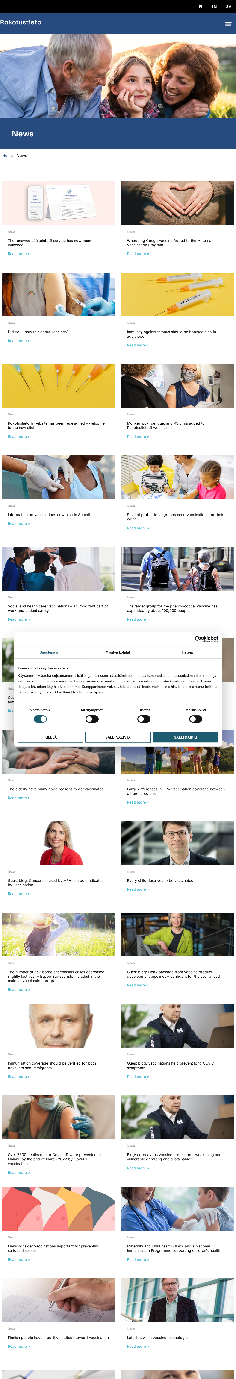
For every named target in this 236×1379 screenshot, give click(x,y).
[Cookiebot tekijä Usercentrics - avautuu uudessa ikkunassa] (198, 639)
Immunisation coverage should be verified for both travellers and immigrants (52, 1065)
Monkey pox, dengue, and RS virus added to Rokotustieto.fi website (166, 425)
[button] (228, 24)
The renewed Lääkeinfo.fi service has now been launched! (49, 242)
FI (200, 6)
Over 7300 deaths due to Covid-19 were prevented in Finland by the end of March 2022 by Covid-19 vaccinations (54, 1159)
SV (228, 6)
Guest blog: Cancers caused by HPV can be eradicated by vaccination (56, 882)
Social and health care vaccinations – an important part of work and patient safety (58, 608)
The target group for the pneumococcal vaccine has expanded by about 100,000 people (172, 608)
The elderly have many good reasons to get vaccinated (56, 789)
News (12, 231)
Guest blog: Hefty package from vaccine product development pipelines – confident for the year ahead (173, 974)
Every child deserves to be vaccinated (160, 880)
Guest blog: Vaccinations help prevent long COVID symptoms (170, 1065)
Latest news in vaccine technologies (158, 1337)
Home (7, 155)
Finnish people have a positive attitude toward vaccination (58, 1337)
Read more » (19, 253)
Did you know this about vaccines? (38, 331)
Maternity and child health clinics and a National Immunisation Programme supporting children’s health (173, 1248)
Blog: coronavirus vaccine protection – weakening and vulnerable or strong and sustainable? (174, 1156)
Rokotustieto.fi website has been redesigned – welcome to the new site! (56, 425)
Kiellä (50, 737)
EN (214, 6)
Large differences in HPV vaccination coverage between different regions (176, 791)
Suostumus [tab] (49, 652)
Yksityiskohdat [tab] (118, 652)
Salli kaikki (185, 737)
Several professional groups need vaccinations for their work (175, 516)
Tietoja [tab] (187, 652)
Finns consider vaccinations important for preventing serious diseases (53, 1248)
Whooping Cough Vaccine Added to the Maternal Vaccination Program (169, 242)
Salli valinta (118, 737)
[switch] (92, 719)
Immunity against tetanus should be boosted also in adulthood (171, 333)
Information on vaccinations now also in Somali (49, 514)
